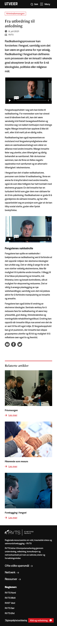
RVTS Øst (10, 613)
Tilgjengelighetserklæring (16, 620)
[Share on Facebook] (13, 344)
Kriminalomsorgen (15, 13)
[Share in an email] (7, 344)
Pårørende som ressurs (16, 461)
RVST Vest (10, 602)
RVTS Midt (10, 597)
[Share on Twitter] (19, 344)
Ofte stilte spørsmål (17, 565)
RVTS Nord (10, 592)
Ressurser (11, 579)
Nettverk (10, 572)
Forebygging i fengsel (15, 512)
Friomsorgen (11, 410)
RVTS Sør (10, 608)
